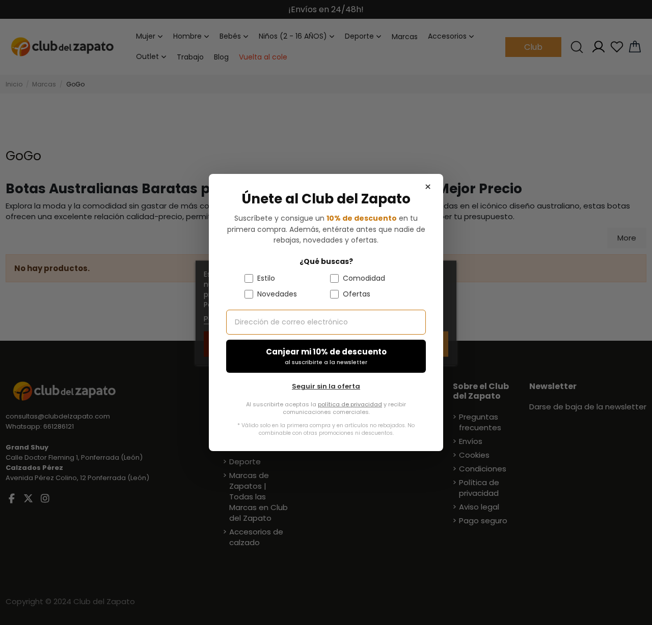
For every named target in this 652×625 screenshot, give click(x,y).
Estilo (266, 278)
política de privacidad (350, 404)
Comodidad (364, 278)
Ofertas (356, 294)
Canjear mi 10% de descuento (326, 356)
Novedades (277, 294)
